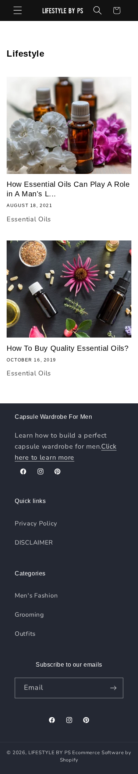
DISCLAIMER (34, 542)
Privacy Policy (36, 523)
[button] (18, 10)
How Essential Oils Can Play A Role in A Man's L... (68, 189)
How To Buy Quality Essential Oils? (67, 348)
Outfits (25, 633)
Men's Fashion (36, 595)
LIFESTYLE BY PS (49, 752)
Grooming (29, 614)
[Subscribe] (113, 688)
